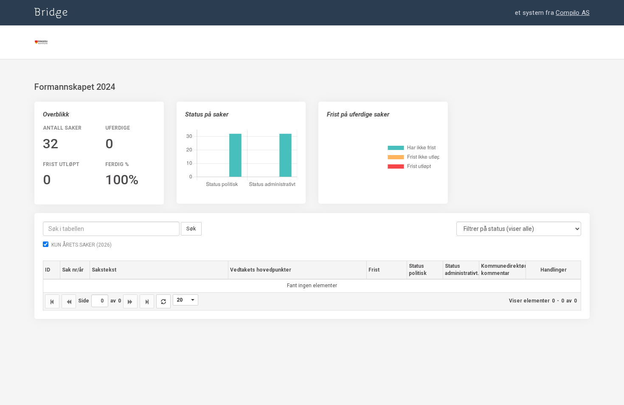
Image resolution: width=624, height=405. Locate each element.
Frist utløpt (61, 164)
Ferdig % (117, 164)
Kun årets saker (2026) (81, 245)
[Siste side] (147, 301)
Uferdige (117, 128)
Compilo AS (573, 13)
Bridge (51, 12)
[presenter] (185, 299)
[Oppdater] (163, 301)
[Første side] (52, 301)
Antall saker (62, 128)
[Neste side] (130, 301)
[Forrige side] (69, 301)
